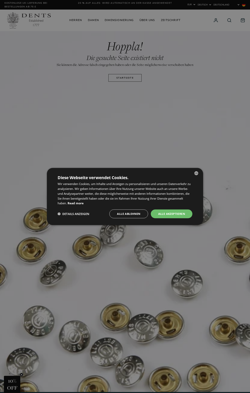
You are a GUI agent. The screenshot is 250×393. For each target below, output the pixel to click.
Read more (76, 203)
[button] (73, 214)
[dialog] (125, 196)
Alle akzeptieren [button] (171, 214)
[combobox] (196, 173)
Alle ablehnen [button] (128, 214)
